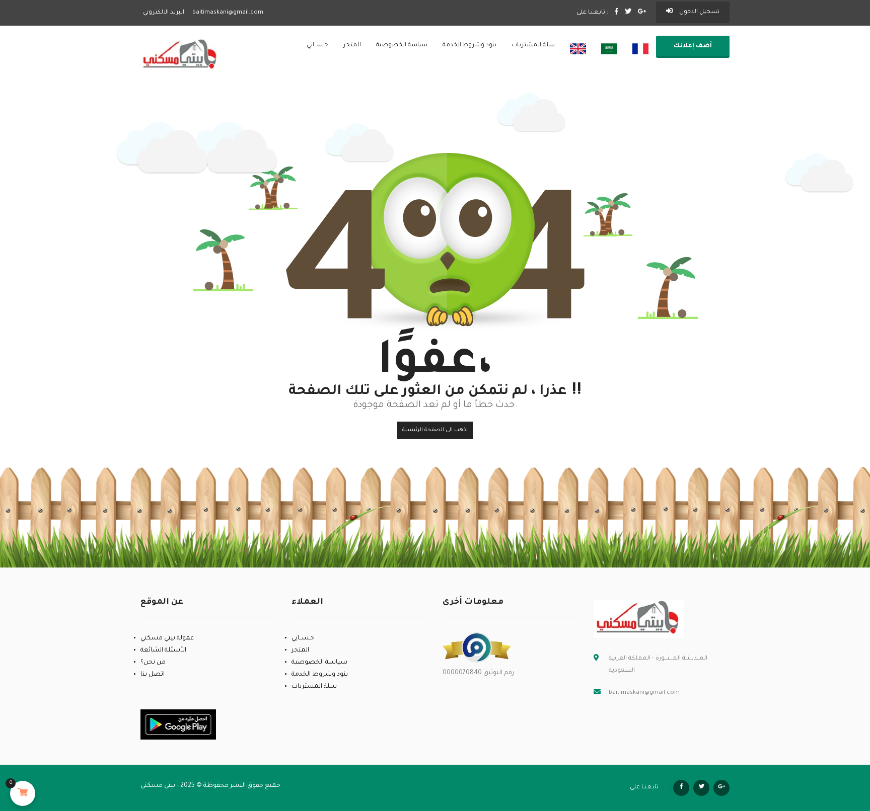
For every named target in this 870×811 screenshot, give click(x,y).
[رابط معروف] (477, 648)
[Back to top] (837, 748)
